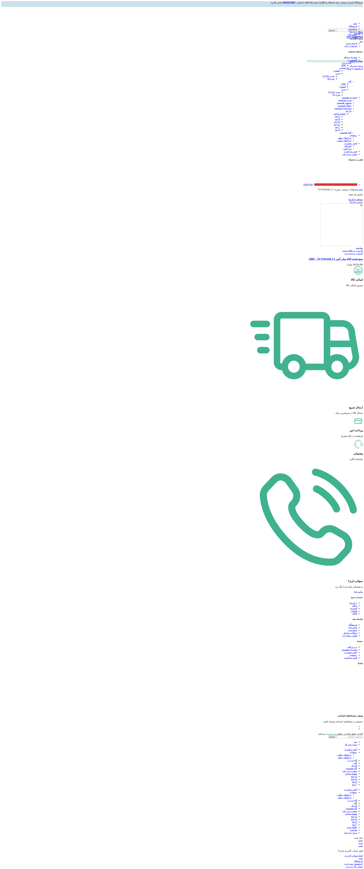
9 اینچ (337, 130)
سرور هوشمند (344, 100)
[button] (353, 253)
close (360, 32)
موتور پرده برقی (349, 154)
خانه (360, 189)
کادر (349, 81)
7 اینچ (337, 127)
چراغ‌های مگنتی (344, 140)
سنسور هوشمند (344, 103)
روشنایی (353, 135)
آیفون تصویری (350, 143)
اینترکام (347, 146)
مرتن (337, 73)
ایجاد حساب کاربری (354, 856)
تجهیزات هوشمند (349, 97)
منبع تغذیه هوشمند (342, 108)
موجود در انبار (350, 46)
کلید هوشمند (345, 132)
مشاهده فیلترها (356, 199)
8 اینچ (337, 119)
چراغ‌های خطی (344, 138)
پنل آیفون (347, 149)
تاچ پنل (348, 111)
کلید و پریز (352, 60)
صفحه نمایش (339, 113)
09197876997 (289, 2)
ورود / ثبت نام (350, 833)
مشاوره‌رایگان (356, 61)
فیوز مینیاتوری (350, 151)
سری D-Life (328, 76)
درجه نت (330, 734)
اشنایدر (342, 68)
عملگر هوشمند (344, 105)
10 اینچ (337, 122)
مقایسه (353, 830)
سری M (336, 95)
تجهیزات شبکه (350, 57)
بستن (360, 840)
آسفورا (337, 70)
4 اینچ (337, 116)
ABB (343, 65)
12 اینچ (337, 124)
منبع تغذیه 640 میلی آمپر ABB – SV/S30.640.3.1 (336, 258)
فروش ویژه (351, 43)
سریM (330, 79)
